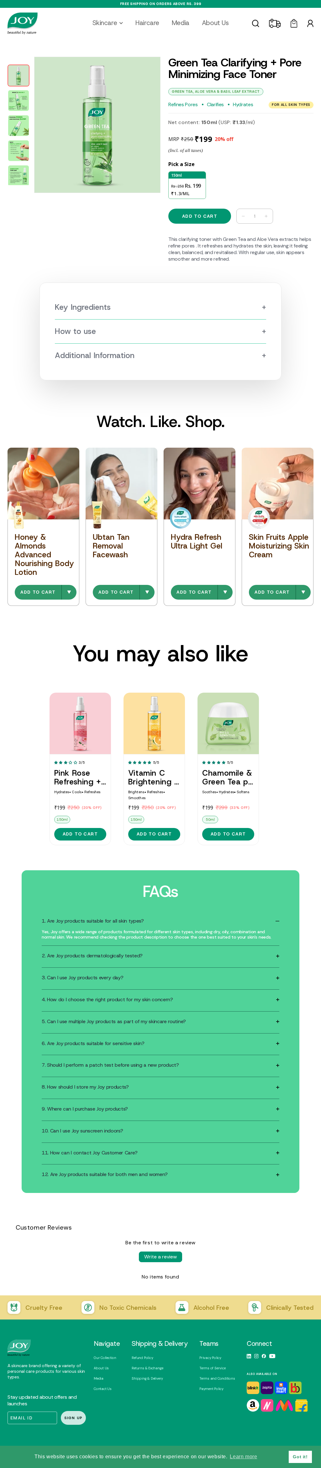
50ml (210, 819)
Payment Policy (211, 1389)
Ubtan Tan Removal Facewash (111, 546)
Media (98, 1378)
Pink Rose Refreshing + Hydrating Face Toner (77, 777)
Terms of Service (212, 1368)
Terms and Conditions (217, 1378)
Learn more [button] (243, 1456)
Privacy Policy (210, 1358)
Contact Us (103, 1389)
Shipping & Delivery (147, 1378)
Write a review (160, 1256)
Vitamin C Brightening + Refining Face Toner (153, 777)
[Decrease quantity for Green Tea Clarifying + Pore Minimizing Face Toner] (241, 216)
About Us (101, 1368)
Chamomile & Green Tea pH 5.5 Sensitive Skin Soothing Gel (228, 777)
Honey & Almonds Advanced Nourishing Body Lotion (44, 554)
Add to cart (37, 592)
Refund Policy (142, 1358)
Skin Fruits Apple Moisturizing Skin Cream (279, 546)
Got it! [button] (300, 1456)
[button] (107, 23)
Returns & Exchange (147, 1368)
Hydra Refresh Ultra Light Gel (196, 541)
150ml (62, 819)
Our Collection (105, 1358)
